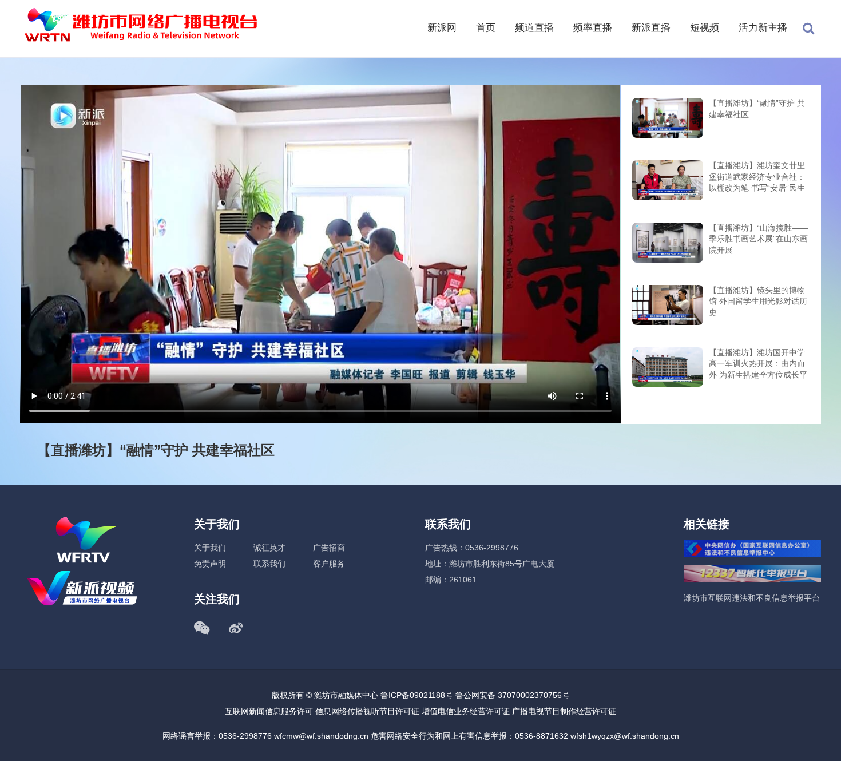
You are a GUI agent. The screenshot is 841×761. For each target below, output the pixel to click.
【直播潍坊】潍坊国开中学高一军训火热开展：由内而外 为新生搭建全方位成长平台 (758, 365)
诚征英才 (269, 547)
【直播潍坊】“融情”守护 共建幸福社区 (757, 108)
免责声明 (210, 563)
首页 (485, 27)
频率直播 (592, 27)
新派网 (442, 27)
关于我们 (210, 547)
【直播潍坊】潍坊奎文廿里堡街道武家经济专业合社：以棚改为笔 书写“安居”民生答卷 (757, 178)
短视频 (704, 27)
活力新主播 (763, 27)
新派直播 (651, 27)
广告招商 (329, 547)
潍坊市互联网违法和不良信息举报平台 (752, 598)
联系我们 (269, 563)
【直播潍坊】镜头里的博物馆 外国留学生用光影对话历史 (758, 301)
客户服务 (329, 563)
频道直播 (534, 27)
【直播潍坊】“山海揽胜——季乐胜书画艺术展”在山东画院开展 (758, 239)
